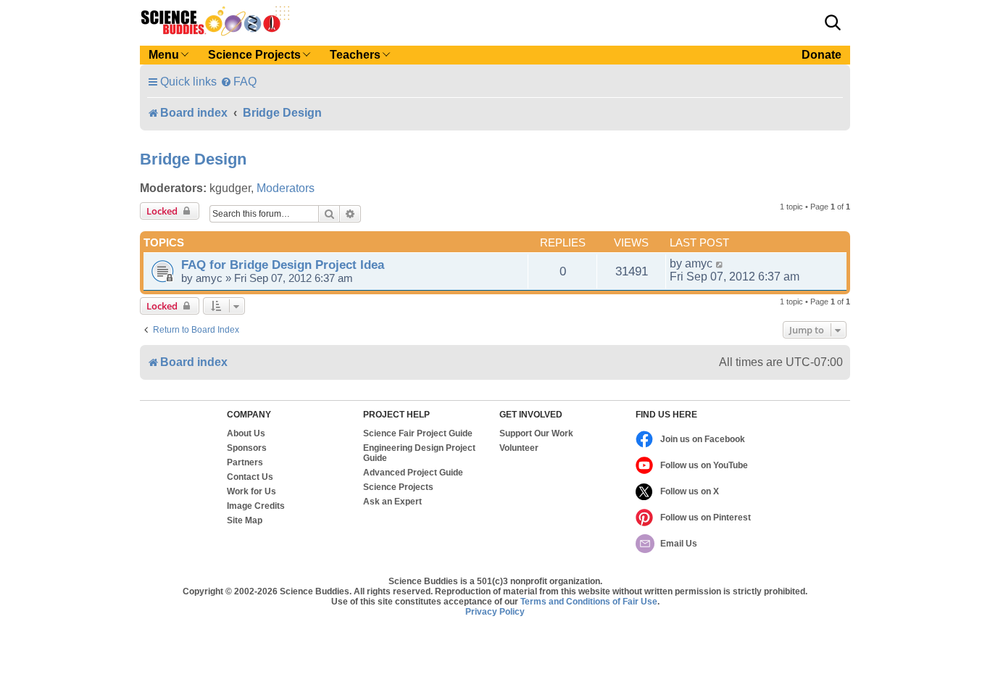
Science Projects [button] (254, 55)
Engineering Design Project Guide (419, 453)
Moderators (286, 188)
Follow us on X (689, 491)
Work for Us (251, 491)
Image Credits (256, 506)
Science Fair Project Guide (418, 433)
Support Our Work (536, 433)
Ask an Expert (392, 502)
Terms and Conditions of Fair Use (588, 602)
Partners (245, 462)
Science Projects (398, 487)
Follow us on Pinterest (705, 517)
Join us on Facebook (702, 439)
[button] (832, 22)
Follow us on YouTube (704, 465)
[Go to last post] (720, 263)
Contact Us (250, 477)
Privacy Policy (495, 612)
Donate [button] (821, 55)
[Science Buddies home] (215, 21)
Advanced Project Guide (413, 473)
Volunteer (518, 448)
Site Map (244, 520)
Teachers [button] (355, 55)
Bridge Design (193, 159)
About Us (246, 433)
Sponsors (247, 448)
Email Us (678, 544)
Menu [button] (164, 55)
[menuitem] (238, 81)
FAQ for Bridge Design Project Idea (282, 264)
